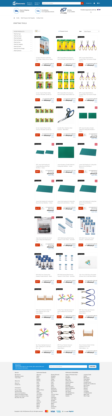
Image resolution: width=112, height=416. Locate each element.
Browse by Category (29, 3)
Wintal (52, 405)
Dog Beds (68, 385)
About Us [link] (17, 383)
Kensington (39, 396)
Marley (38, 403)
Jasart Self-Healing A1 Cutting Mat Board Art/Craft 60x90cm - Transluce (87, 166)
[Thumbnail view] (36, 31)
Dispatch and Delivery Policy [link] (21, 396)
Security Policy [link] (18, 391)
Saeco (52, 383)
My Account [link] (17, 374)
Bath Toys (68, 379)
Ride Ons (86, 387)
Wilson (52, 403)
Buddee (38, 379)
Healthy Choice (40, 390)
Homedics (39, 393)
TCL (52, 393)
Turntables (86, 391)
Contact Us (88, 3)
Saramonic (53, 388)
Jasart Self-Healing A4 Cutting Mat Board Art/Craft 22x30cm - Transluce (87, 202)
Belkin (38, 376)
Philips (52, 379)
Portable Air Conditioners (90, 383)
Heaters (67, 396)
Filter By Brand (17, 50)
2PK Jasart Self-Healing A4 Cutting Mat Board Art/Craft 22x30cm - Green (43, 166)
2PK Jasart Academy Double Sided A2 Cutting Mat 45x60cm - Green (87, 129)
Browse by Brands (37, 3)
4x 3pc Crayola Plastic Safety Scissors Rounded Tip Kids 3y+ (44, 93)
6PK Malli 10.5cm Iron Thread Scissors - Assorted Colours (86, 238)
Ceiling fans (68, 380)
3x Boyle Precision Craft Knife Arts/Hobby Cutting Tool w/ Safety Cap (44, 59)
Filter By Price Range (19, 48)
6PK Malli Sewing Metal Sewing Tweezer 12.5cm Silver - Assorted (66, 275)
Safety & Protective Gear (71, 374)
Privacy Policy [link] (18, 390)
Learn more (52, 65)
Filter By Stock (17, 46)
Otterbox (53, 377)
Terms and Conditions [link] (20, 393)
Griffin (38, 387)
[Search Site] (82, 3)
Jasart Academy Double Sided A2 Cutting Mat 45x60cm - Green (66, 165)
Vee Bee (53, 400)
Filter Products (19, 31)
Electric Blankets (69, 387)
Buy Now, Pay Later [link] (19, 397)
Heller (38, 391)
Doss (38, 382)
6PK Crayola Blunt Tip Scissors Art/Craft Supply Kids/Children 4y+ (66, 93)
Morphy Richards (55, 374)
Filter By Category (18, 44)
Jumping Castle (87, 374)
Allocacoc (39, 374)
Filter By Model (17, 38)
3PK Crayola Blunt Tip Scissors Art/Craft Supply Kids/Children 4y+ (66, 58)
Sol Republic (54, 391)
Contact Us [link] (17, 384)
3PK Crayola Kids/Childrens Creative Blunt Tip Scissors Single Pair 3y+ (87, 59)
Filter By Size (17, 42)
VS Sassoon (54, 402)
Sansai (52, 387)
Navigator (53, 376)
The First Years (54, 394)
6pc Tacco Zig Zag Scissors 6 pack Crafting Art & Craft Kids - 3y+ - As (43, 346)
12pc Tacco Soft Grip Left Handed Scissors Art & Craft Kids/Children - (87, 276)
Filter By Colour (17, 36)
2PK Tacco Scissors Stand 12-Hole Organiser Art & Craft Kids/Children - (43, 311)
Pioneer (53, 380)
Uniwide (53, 396)
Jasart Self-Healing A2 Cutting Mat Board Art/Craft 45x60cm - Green (44, 202)
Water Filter (86, 394)
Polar (52, 382)
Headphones (69, 394)
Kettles (85, 376)
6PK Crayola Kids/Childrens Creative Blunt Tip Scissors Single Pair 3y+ (87, 94)
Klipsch (38, 397)
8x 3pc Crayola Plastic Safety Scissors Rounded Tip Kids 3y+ (44, 128)
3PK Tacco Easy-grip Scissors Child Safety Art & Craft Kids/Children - (86, 311)
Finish (38, 383)
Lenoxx (38, 400)
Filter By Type (17, 34)
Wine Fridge (87, 396)
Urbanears (53, 397)
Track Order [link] (18, 377)
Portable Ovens (87, 382)
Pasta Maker (87, 379)
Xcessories (53, 406)
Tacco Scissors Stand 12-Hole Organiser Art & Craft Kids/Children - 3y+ (86, 346)
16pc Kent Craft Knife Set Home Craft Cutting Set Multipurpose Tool (44, 239)
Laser (38, 399)
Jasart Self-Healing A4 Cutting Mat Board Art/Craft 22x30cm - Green (66, 202)
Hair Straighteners (70, 393)
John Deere (39, 394)
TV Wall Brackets (88, 393)
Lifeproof (39, 402)
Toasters (86, 390)
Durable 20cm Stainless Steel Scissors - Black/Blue (65, 128)
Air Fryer (68, 376)
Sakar (52, 385)
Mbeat (38, 406)
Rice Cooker (87, 385)
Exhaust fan (68, 390)
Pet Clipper (86, 380)
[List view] (39, 31)
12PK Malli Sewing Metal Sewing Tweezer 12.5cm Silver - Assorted (66, 238)
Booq (38, 377)
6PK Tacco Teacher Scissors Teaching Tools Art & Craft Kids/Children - (65, 346)
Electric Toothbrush (70, 388)
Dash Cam (68, 383)
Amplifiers (68, 377)
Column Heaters (69, 382)
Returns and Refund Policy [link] (21, 394)
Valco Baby (53, 399)
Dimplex (38, 380)
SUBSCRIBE (92, 366)
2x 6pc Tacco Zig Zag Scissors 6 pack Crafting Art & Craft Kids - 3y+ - (66, 311)
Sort (80, 31)
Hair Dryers (68, 391)
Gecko (38, 385)
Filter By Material (18, 40)
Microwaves (86, 377)
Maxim (38, 405)
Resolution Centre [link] (19, 376)
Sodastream (54, 390)
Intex (38, 408)
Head (38, 388)
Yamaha (53, 408)
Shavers (86, 388)
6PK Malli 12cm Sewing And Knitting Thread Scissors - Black (44, 275)
